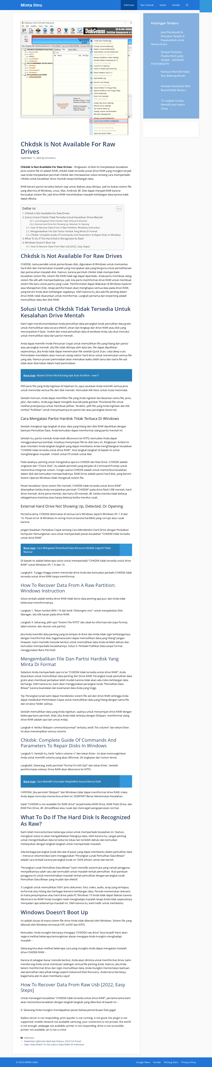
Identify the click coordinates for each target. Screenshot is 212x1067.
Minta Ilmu (31, 5)
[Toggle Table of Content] (117, 208)
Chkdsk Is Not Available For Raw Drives (47, 213)
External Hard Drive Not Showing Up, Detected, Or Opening (62, 224)
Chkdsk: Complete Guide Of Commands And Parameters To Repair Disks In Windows (76, 234)
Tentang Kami (171, 1062)
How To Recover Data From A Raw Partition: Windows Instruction (65, 227)
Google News (143, 1062)
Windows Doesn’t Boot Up (40, 242)
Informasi (129, 5)
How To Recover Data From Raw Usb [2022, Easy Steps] (60, 246)
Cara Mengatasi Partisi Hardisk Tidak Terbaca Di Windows (61, 220)
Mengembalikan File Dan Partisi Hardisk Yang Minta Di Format (64, 231)
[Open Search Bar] (187, 5)
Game (163, 5)
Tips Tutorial (146, 5)
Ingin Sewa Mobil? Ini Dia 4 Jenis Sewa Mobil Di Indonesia (54, 1044)
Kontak (176, 5)
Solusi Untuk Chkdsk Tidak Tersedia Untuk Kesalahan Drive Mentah (64, 217)
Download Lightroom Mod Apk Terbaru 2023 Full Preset (52, 1041)
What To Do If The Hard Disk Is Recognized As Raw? (54, 238)
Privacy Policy (188, 1062)
